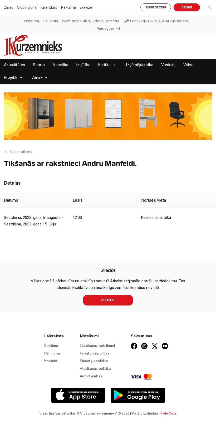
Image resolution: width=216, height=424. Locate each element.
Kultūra (104, 65)
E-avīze (86, 7)
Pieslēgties (106, 28)
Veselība (60, 65)
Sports (39, 65)
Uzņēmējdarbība (139, 65)
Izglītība (83, 65)
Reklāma (68, 7)
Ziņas (8, 7)
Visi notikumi (21, 152)
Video (188, 65)
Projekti (10, 77)
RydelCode (168, 413)
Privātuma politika (95, 353)
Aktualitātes (14, 65)
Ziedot (108, 300)
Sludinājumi (27, 7)
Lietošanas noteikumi (97, 345)
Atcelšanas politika (95, 368)
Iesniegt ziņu (155, 7)
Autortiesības (91, 376)
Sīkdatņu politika (94, 361)
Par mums (52, 353)
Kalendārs (49, 7)
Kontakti (51, 361)
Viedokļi (168, 65)
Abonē (186, 7)
